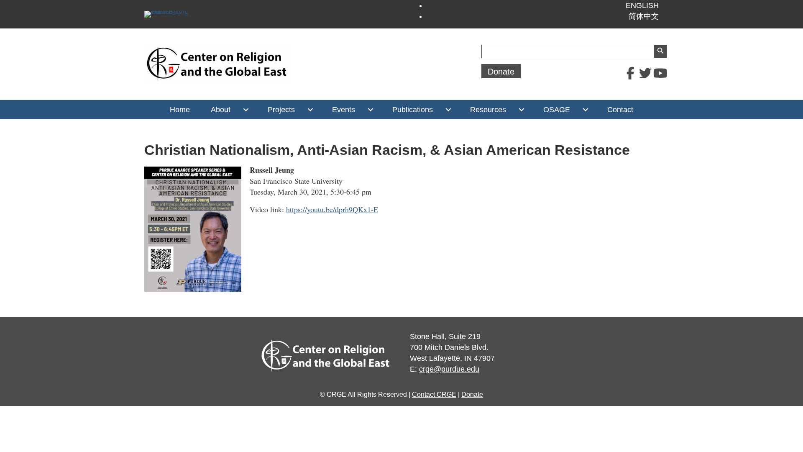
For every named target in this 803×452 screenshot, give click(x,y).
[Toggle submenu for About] (246, 109)
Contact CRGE (434, 394)
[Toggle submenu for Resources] (521, 109)
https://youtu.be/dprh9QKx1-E (332, 209)
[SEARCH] (660, 51)
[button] (630, 73)
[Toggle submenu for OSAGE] (585, 109)
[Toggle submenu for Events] (370, 109)
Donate (472, 394)
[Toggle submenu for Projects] (310, 109)
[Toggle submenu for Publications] (448, 109)
